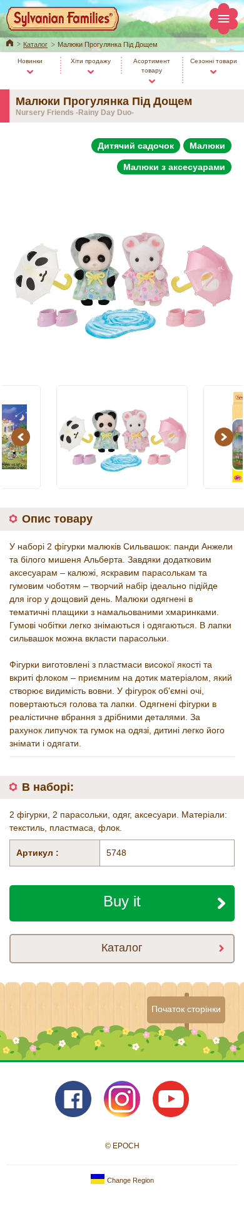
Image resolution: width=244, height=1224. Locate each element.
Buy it (122, 901)
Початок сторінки (186, 1009)
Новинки (30, 61)
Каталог (35, 44)
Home (9, 42)
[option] (122, 274)
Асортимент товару (151, 66)
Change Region (129, 1180)
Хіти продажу (91, 61)
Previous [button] (22, 436)
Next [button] (225, 436)
